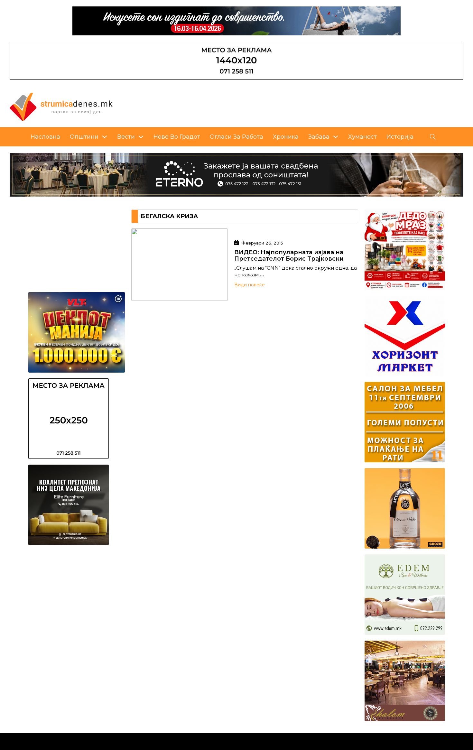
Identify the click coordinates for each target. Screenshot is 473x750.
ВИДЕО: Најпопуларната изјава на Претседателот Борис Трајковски (289, 255)
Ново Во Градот (176, 136)
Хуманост (362, 136)
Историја (399, 136)
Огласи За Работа (236, 136)
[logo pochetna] (61, 106)
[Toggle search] (432, 136)
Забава (318, 136)
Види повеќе (249, 285)
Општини (84, 136)
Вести (126, 136)
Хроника (286, 136)
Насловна (45, 136)
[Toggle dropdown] (104, 137)
